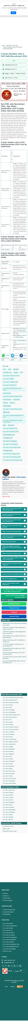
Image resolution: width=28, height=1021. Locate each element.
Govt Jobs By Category (9, 935)
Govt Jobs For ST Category (10, 441)
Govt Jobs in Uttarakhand (9, 781)
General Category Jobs (9, 435)
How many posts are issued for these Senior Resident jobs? (11, 520)
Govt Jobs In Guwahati (8, 807)
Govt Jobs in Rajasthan (8, 766)
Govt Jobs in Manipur (8, 747)
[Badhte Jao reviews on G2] (5, 971)
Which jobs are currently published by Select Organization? (11, 514)
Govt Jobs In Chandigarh (9, 812)
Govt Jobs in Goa (7, 720)
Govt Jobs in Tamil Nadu (9, 771)
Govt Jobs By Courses (9, 933)
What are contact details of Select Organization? (10, 583)
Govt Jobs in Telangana (8, 773)
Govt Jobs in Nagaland (8, 754)
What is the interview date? (9, 542)
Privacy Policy (6, 898)
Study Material (6, 914)
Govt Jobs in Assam (8, 705)
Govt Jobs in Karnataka (8, 734)
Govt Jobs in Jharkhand (8, 732)
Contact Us (6, 896)
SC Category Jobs (7, 438)
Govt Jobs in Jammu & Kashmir (10, 729)
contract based (7, 406)
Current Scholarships (8, 912)
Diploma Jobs (6, 829)
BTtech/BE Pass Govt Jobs (10, 831)
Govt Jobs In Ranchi (8, 819)
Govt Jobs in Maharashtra (9, 744)
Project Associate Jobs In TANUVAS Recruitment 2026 (15, 596)
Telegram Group (14, 608)
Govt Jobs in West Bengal (9, 783)
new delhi (15, 369)
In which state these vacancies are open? (12, 569)
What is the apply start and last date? (11, 531)
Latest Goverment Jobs (9, 910)
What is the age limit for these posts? (11, 553)
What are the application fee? (9, 579)
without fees (6, 412)
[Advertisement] (14, 29)
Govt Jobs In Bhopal (8, 800)
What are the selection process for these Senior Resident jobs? (12, 536)
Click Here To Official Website (19, 336)
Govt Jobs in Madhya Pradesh (10, 742)
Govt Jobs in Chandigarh (9, 710)
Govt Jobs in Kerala (7, 737)
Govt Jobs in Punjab (8, 764)
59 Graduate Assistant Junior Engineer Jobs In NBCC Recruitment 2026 (13, 590)
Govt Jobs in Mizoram (8, 751)
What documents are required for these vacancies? (12, 564)
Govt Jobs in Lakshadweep (9, 739)
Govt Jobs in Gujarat (8, 722)
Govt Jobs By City (7, 930)
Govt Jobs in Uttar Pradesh (9, 778)
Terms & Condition (7, 900)
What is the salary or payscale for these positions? (12, 526)
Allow (13, 12)
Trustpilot (16, 971)
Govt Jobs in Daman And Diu (10, 717)
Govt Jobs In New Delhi (9, 790)
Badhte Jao (16, 980)
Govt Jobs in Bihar (7, 707)
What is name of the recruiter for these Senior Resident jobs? (12, 509)
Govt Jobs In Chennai (8, 797)
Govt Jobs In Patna (7, 805)
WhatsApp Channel (14, 604)
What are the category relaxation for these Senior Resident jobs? (12, 558)
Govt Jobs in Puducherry (9, 761)
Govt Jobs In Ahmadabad (9, 810)
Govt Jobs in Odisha (8, 759)
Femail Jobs (11, 425)
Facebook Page (14, 616)
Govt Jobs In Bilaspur (8, 817)
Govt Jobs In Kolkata (8, 795)
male (4, 425)
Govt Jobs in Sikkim (8, 769)
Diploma (16, 372)
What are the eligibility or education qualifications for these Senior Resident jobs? (12, 547)
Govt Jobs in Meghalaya (9, 749)
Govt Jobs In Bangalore (9, 802)
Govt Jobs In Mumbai (8, 792)
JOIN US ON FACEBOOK (22, 358)
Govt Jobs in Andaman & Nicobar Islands (13, 698)
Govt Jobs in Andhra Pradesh (10, 700)
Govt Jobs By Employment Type (11, 944)
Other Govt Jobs (7, 951)
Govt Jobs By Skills (8, 923)
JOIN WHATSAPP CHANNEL (5, 358)
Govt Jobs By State (8, 928)
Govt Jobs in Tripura (8, 776)
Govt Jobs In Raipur (8, 815)
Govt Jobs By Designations (10, 937)
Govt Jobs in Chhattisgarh (9, 712)
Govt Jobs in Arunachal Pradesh (11, 702)
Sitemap (12, 986)
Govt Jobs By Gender (8, 942)
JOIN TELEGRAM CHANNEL (14, 358)
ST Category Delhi (7, 450)
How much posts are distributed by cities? (12, 574)
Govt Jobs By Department (9, 940)
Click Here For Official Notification (19, 329)
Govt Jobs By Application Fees (11, 946)
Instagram (14, 612)
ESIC (14, 61)
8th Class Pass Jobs (8, 826)
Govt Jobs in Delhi (7, 756)
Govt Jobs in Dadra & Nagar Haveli (11, 715)
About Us (5, 893)
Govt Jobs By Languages (9, 949)
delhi (9, 369)
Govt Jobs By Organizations (10, 926)
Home (6, 986)
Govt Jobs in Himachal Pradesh (10, 727)
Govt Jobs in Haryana (8, 724)
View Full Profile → (6, 496)
